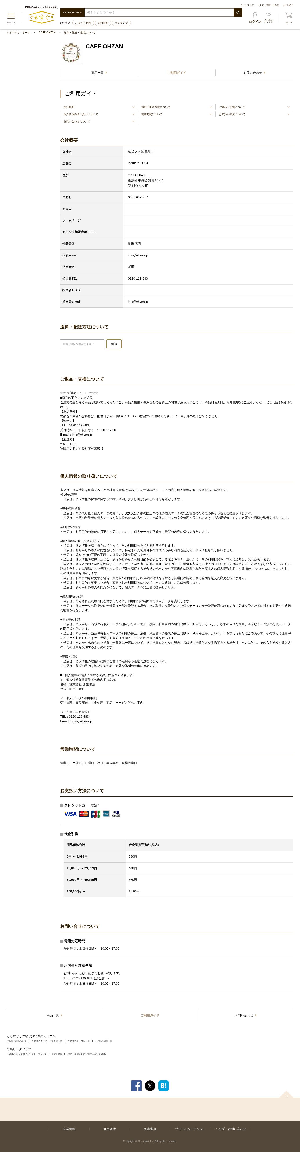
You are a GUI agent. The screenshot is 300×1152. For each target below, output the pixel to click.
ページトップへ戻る (286, 1094)
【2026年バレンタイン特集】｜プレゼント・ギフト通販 (34, 1054)
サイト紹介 (287, 5)
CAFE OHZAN (47, 32)
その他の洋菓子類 (103, 1041)
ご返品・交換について (232, 106)
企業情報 (69, 1129)
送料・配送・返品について (80, 32)
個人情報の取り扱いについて (81, 114)
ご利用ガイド (177, 72)
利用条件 (109, 1129)
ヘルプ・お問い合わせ (268, 5)
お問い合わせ (253, 72)
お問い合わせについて (77, 121)
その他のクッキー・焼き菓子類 (47, 1041)
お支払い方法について (232, 114)
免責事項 (150, 1129)
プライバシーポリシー (190, 1129)
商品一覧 (98, 72)
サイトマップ (247, 5)
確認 (114, 343)
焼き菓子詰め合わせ (16, 1041)
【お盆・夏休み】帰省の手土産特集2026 (86, 1054)
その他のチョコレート (79, 1041)
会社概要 (69, 106)
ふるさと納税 (83, 22)
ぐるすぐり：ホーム (18, 32)
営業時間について (152, 114)
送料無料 (103, 22)
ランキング (121, 22)
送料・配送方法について (155, 106)
